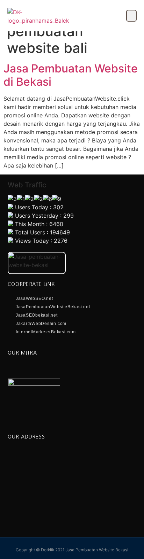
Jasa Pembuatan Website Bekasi (96, 549)
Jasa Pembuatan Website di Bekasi (70, 75)
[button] (131, 16)
